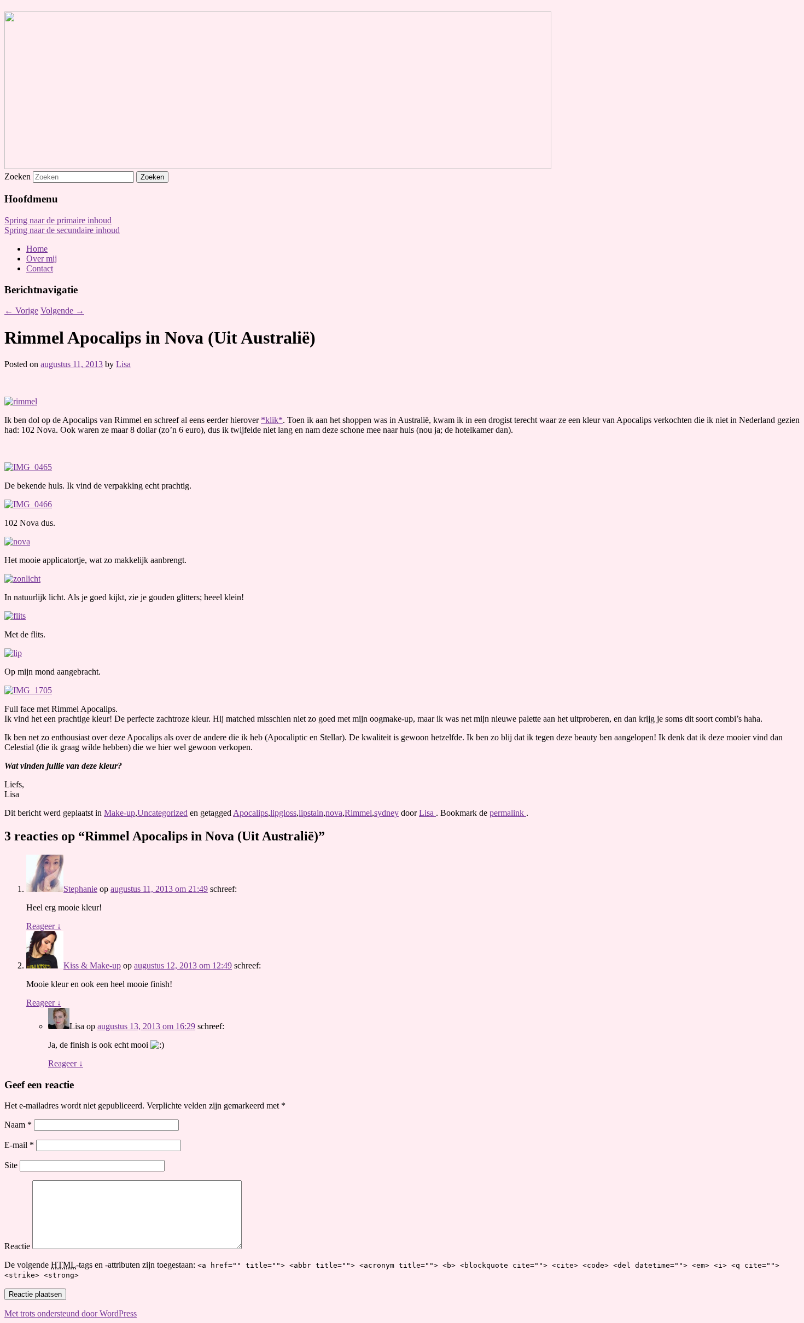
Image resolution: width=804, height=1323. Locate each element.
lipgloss (283, 812)
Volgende (62, 310)
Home (37, 248)
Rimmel (358, 812)
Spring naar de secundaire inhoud (62, 230)
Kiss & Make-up (92, 965)
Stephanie (80, 888)
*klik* (272, 420)
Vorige (21, 310)
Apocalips (250, 812)
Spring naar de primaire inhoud (58, 220)
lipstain (311, 812)
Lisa (123, 364)
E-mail (19, 1145)
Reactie (17, 1246)
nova (333, 812)
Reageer (43, 926)
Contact (39, 268)
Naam (18, 1124)
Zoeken (17, 176)
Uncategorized (162, 812)
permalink (508, 812)
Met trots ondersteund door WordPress (70, 1313)
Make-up (119, 812)
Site (11, 1165)
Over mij (41, 258)
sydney (386, 812)
